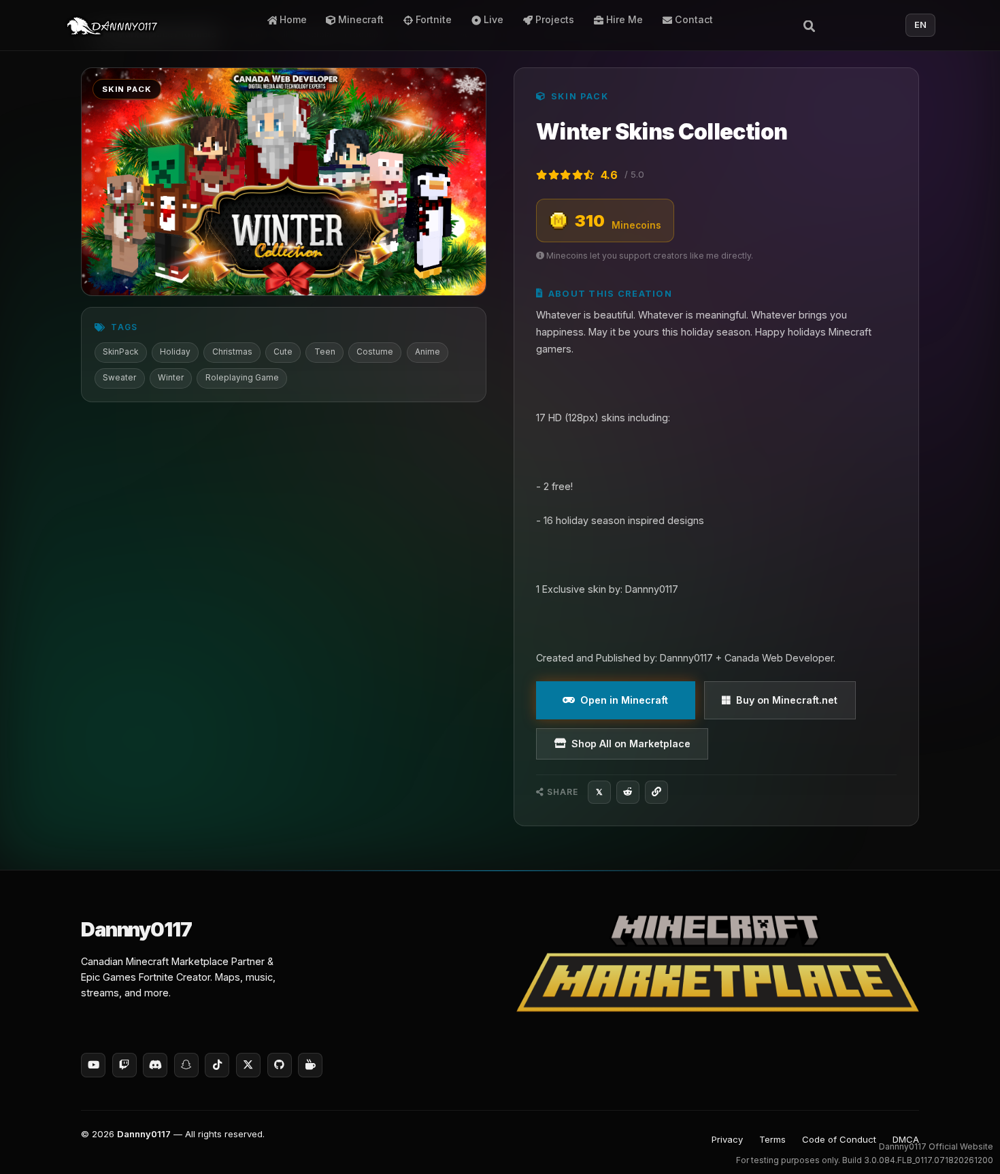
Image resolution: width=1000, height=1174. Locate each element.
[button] (963, 1144)
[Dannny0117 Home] (113, 25)
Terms (772, 1139)
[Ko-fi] (310, 1065)
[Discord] (155, 1065)
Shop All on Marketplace (630, 743)
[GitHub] (279, 1065)
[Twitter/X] (248, 1065)
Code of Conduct (839, 1139)
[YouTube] (93, 1065)
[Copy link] (656, 792)
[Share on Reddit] (627, 792)
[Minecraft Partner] (717, 963)
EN (920, 25)
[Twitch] (124, 1065)
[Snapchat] (186, 1065)
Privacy (727, 1139)
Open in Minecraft (624, 700)
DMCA (906, 1139)
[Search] (809, 25)
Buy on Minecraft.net (786, 700)
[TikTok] (217, 1065)
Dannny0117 (144, 1133)
